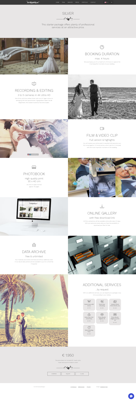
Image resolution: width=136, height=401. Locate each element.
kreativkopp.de (104, 386)
